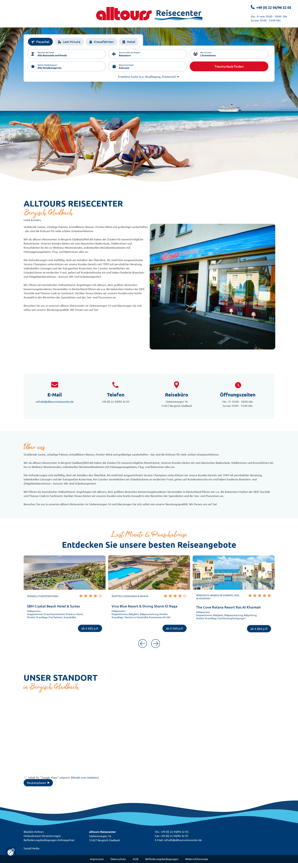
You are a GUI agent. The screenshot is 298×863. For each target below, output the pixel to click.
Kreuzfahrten (104, 42)
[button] (66, 54)
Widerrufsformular (196, 859)
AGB (135, 859)
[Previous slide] (142, 643)
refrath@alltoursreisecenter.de (55, 401)
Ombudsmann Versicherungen (42, 835)
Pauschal (42, 42)
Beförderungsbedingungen (161, 859)
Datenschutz (118, 859)
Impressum (97, 859)
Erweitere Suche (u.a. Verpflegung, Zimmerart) (147, 76)
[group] (65, 595)
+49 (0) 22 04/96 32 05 (273, 7)
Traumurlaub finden (229, 66)
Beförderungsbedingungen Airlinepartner (49, 840)
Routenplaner (36, 782)
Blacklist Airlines (34, 831)
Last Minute (72, 42)
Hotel (131, 42)
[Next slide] (155, 643)
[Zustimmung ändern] (11, 852)
